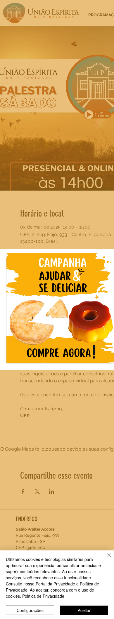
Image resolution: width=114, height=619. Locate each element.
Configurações (30, 610)
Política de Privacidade (43, 596)
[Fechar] (106, 559)
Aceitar (84, 610)
